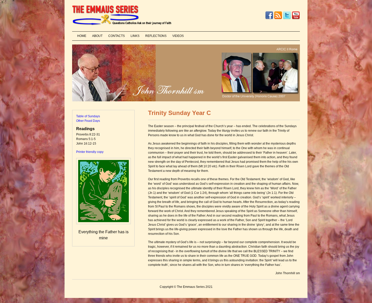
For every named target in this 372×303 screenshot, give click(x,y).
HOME (81, 36)
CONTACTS (116, 36)
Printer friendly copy (90, 152)
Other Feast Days (88, 121)
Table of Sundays (88, 116)
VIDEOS (178, 36)
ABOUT (97, 36)
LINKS (135, 36)
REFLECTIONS (156, 36)
